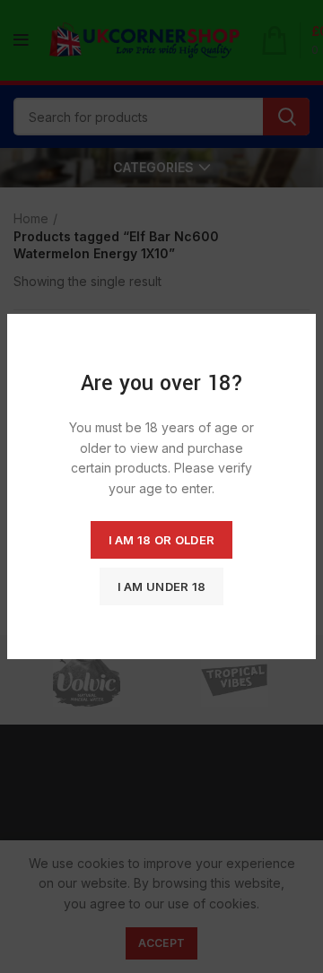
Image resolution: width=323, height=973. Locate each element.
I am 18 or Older (162, 540)
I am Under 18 (162, 586)
